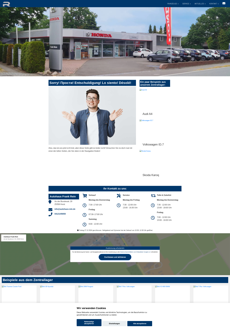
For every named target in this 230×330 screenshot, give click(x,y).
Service (185, 4)
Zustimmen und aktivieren (115, 257)
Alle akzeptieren (139, 323)
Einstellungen (114, 323)
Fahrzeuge (172, 4)
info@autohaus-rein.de (65, 209)
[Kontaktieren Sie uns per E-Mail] (223, 3)
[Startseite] (9, 4)
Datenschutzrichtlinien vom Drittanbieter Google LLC (135, 252)
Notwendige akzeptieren (89, 322)
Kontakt (213, 4)
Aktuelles (199, 4)
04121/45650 (60, 214)
